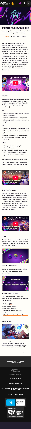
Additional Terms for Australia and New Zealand (15, 389)
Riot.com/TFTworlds (15, 310)
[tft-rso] (12, 3)
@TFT (10, 304)
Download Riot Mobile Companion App (15, 361)
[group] (15, 337)
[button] (7, 36)
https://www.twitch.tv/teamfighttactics (15, 315)
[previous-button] (24, 352)
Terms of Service (15, 383)
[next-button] (27, 352)
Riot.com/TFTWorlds (17, 207)
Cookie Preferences (15, 394)
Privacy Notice (15, 378)
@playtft (13, 306)
